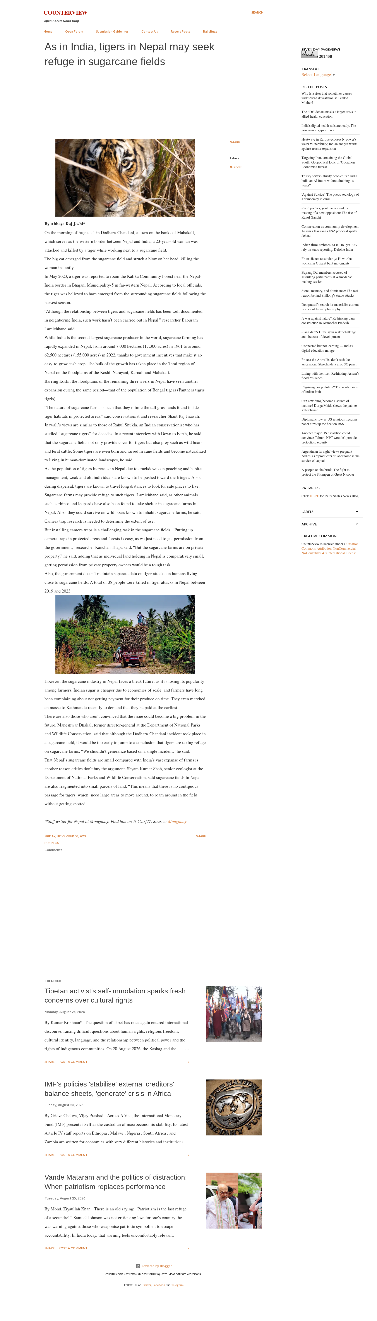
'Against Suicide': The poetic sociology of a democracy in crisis (330, 196)
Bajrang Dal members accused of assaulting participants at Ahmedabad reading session (327, 277)
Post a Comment (73, 1062)
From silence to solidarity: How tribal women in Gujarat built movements (327, 260)
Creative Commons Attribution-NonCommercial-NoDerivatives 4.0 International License (330, 548)
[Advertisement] (153, 103)
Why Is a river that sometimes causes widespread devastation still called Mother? (327, 98)
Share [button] (235, 142)
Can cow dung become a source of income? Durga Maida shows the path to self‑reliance (329, 405)
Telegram (177, 1285)
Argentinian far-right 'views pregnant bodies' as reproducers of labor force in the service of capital (331, 456)
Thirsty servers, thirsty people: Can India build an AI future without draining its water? (329, 180)
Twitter (146, 1285)
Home (48, 31)
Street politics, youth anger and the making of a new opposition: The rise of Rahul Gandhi (329, 212)
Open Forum (74, 31)
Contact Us (149, 31)
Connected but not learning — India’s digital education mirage (327, 348)
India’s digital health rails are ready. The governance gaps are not (329, 127)
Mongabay (177, 821)
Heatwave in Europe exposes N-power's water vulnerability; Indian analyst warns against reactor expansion (329, 144)
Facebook (159, 1285)
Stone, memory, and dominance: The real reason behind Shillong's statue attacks (330, 292)
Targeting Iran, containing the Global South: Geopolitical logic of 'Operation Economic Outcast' (328, 162)
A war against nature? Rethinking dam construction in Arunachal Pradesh (328, 320)
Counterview (65, 12)
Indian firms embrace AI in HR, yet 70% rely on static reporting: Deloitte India (329, 247)
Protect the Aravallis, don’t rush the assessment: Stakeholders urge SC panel (329, 361)
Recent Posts (180, 31)
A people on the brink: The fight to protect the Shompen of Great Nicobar (328, 471)
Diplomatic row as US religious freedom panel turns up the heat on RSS (329, 421)
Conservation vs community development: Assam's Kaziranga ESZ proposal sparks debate (330, 231)
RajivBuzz (210, 31)
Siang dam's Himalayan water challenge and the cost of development (329, 334)
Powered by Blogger (156, 1266)
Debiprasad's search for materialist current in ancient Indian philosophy (330, 306)
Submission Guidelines (112, 31)
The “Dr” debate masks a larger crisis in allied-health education (329, 113)
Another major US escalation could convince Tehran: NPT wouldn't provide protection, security (329, 437)
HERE (314, 496)
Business (236, 167)
